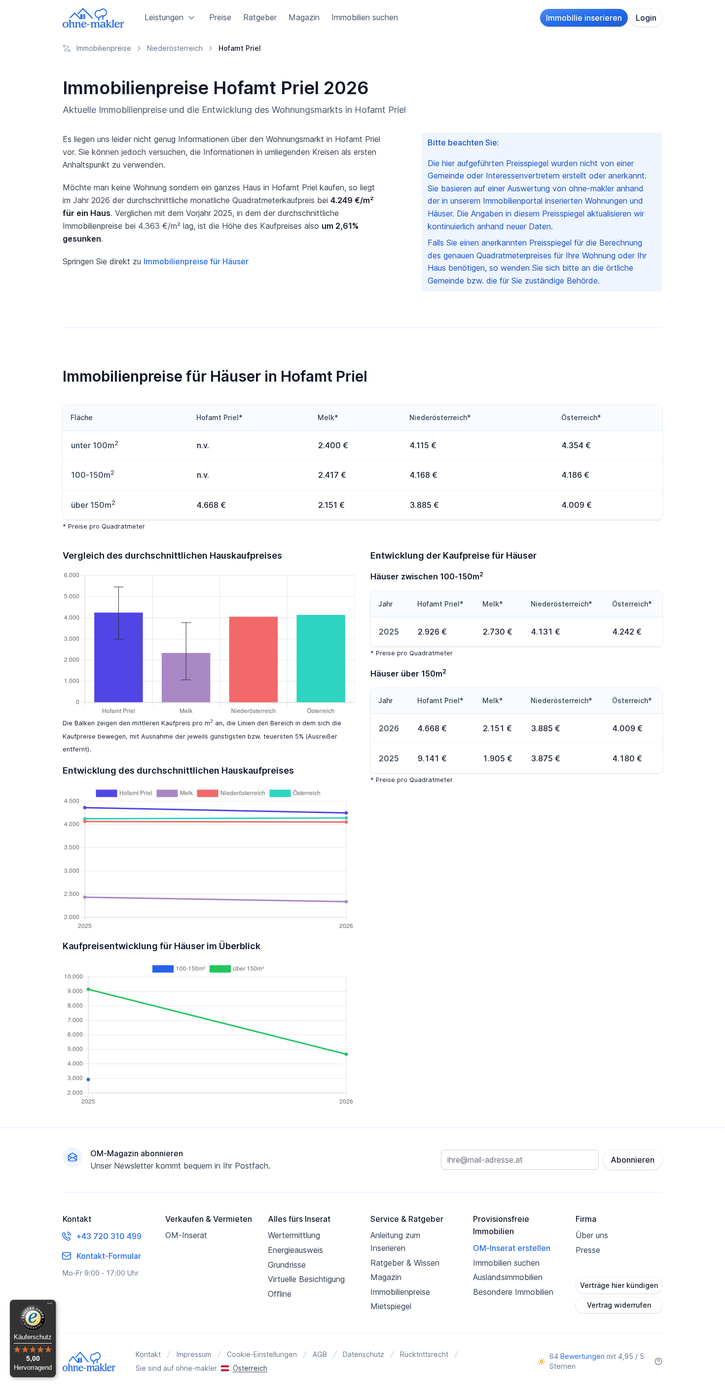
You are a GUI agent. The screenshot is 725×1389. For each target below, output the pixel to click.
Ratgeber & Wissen (404, 1263)
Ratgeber (260, 17)
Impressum (194, 1354)
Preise (220, 17)
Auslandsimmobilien (508, 1277)
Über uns (592, 1235)
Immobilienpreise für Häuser (196, 261)
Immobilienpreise (400, 1292)
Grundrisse (287, 1265)
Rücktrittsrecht (424, 1354)
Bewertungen (582, 1356)
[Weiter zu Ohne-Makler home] (89, 1361)
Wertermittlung (294, 1235)
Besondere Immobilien (513, 1292)
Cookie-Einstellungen (262, 1354)
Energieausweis (295, 1250)
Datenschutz (363, 1354)
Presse (588, 1250)
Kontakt (148, 1354)
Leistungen (164, 17)
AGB (320, 1354)
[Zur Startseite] (94, 18)
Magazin (304, 17)
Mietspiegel (390, 1306)
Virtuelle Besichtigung (306, 1279)
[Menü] (50, 1306)
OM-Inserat (186, 1235)
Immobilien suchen (364, 17)
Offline (279, 1294)
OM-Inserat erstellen (511, 1248)
